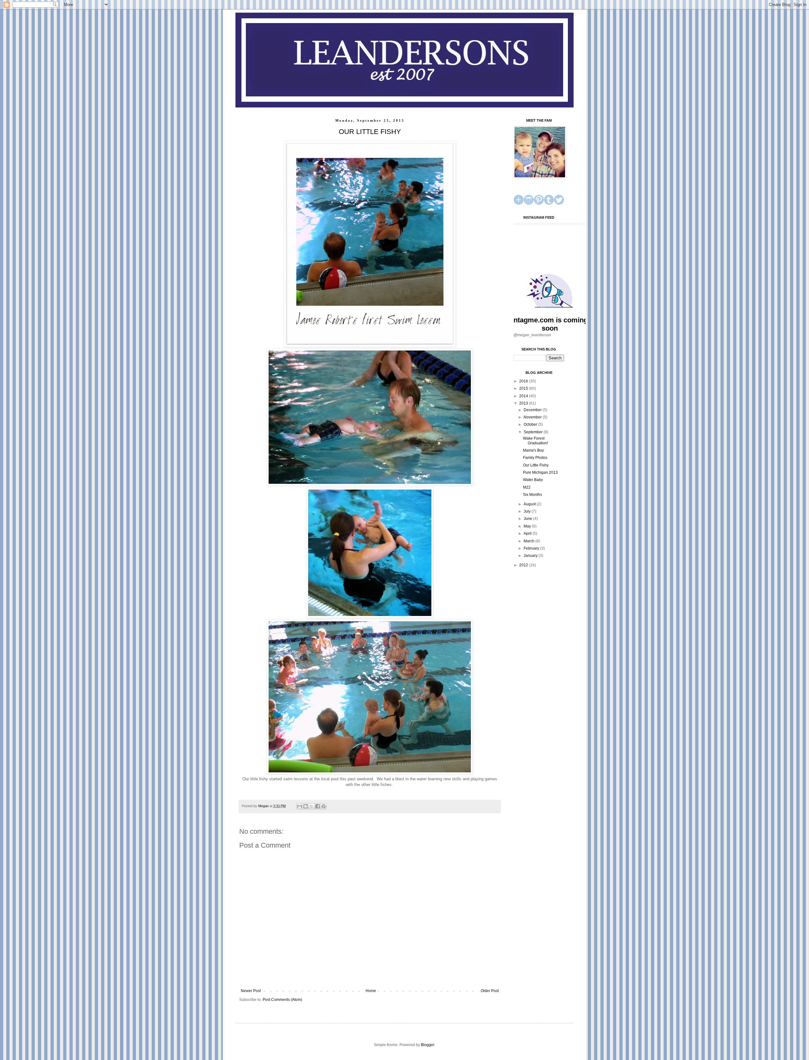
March (529, 541)
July (528, 511)
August (530, 504)
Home (371, 991)
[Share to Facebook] (317, 806)
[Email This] (299, 806)
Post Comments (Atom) (282, 999)
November (533, 417)
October (531, 424)
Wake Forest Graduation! (535, 440)
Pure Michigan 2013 (540, 472)
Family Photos (535, 457)
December (533, 410)
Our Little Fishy (536, 465)
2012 (524, 565)
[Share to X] (311, 806)
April (528, 533)
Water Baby (533, 480)
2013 (524, 403)
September (534, 432)
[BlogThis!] (305, 806)
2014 (524, 396)
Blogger (427, 1045)
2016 (524, 381)
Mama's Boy (533, 450)
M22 (527, 487)
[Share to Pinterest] (323, 806)
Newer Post (251, 991)
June (528, 518)
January (531, 555)
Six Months (532, 494)
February (532, 548)
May (528, 526)
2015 (524, 388)
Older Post (490, 991)
